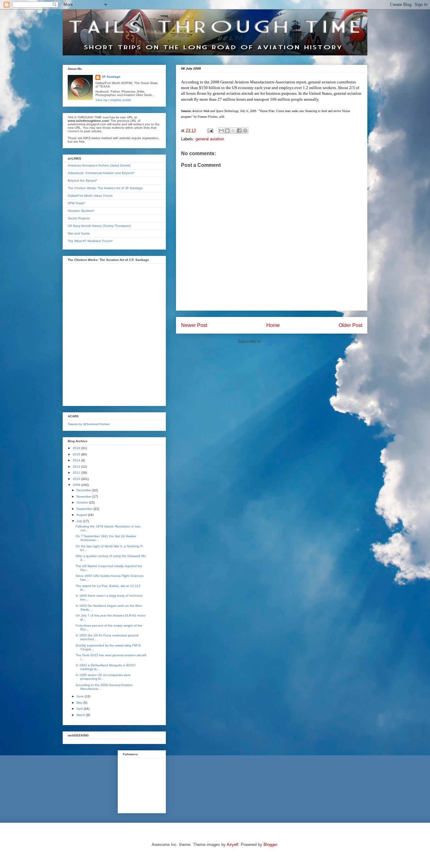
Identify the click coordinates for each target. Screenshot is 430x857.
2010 (77, 479)
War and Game (79, 233)
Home (273, 325)
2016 (77, 448)
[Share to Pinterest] (245, 130)
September (84, 508)
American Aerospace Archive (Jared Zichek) (99, 165)
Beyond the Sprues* (82, 180)
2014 (77, 460)
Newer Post (194, 325)
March (81, 715)
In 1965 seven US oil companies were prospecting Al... (103, 676)
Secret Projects (79, 218)
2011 (77, 472)
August (82, 514)
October (82, 502)
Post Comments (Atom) (284, 341)
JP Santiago (111, 76)
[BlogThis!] (227, 130)
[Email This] (221, 130)
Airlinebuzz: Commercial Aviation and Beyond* (101, 173)
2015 (77, 454)
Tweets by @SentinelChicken (89, 424)
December (84, 490)
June (80, 696)
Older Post (350, 325)
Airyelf (232, 844)
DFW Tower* (76, 203)
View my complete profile (113, 100)
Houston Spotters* (81, 210)
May (79, 702)
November (84, 496)
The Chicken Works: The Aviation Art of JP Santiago (105, 188)
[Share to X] (233, 130)
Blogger (270, 844)
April (80, 708)
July (79, 521)
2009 (77, 485)
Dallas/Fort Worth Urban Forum (90, 195)
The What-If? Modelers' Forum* (90, 241)
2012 (77, 466)
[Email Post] (209, 130)
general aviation (209, 139)
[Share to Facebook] (239, 130)
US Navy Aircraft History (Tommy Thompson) (99, 226)
